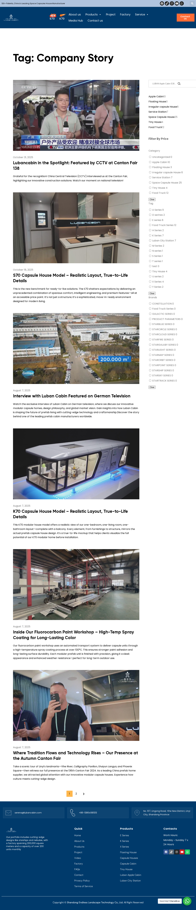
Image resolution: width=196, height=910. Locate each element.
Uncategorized (161, 157)
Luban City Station (163, 240)
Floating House (161, 167)
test (155, 266)
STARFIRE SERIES (162, 339)
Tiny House (159, 271)
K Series (157, 235)
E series (157, 220)
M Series (157, 246)
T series (157, 261)
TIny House (159, 188)
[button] (192, 3)
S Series (157, 256)
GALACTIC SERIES (162, 314)
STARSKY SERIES (162, 375)
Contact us (95, 20)
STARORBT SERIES (163, 360)
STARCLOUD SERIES (164, 334)
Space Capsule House (165, 182)
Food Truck (159, 193)
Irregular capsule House (166, 172)
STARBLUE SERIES (162, 324)
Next (83, 794)
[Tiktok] (167, 3)
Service (140, 14)
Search (179, 83)
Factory (125, 14)
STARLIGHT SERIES (163, 350)
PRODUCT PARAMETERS (166, 319)
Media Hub (76, 20)
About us (75, 14)
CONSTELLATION (162, 303)
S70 (52, 18)
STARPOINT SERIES (163, 365)
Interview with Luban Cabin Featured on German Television (71, 395)
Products (91, 14)
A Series (157, 210)
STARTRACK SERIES (163, 380)
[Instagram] (172, 3)
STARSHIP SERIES (162, 370)
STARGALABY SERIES (164, 345)
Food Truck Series (163, 225)
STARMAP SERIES (162, 355)
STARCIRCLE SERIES (163, 329)
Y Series (157, 287)
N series (157, 251)
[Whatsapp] (182, 3)
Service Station (161, 177)
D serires (157, 215)
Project (110, 14)
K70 (61, 18)
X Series (157, 281)
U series (157, 276)
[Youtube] (177, 3)
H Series (157, 230)
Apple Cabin (160, 162)
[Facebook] (162, 3)
